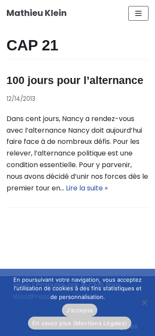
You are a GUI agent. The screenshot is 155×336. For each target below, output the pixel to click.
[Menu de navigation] (138, 13)
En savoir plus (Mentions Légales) (79, 323)
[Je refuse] (144, 302)
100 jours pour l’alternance (74, 80)
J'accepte (79, 310)
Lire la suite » (87, 188)
